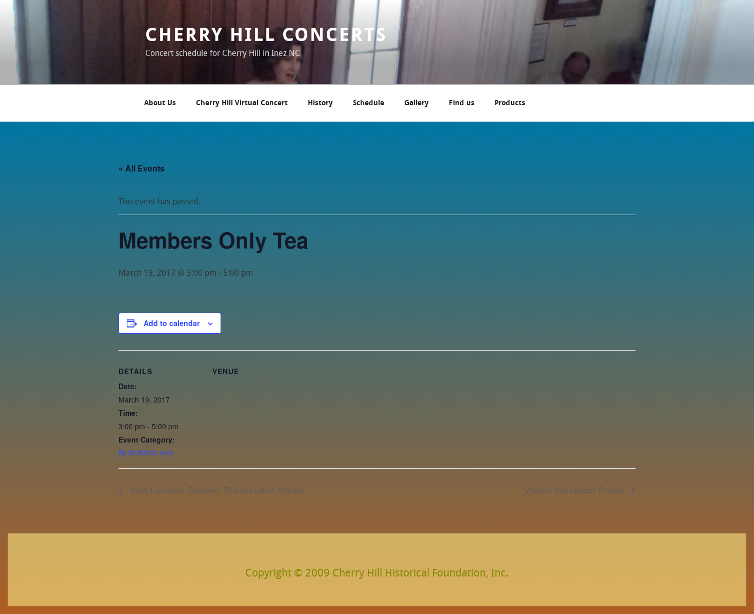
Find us (461, 103)
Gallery (416, 103)
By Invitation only (145, 452)
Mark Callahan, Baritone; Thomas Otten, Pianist (215, 490)
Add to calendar (172, 323)
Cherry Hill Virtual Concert (242, 103)
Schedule (368, 103)
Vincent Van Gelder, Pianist (575, 490)
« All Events (141, 168)
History (320, 103)
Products (509, 103)
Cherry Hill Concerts (266, 36)
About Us (160, 103)
